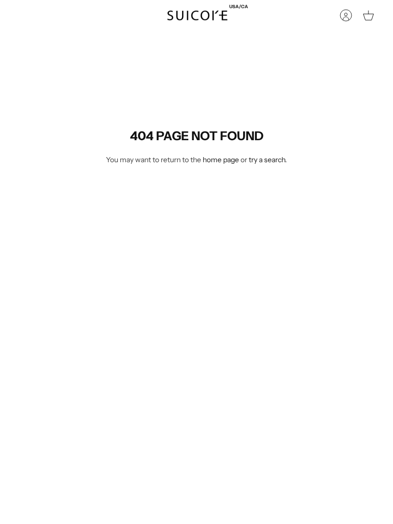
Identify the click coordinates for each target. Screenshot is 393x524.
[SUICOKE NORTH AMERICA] (197, 15)
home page (221, 159)
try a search (267, 159)
